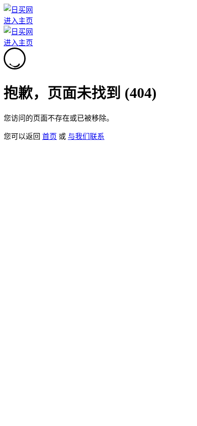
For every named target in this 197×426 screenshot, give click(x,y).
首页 (49, 136)
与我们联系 (86, 136)
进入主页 (18, 21)
